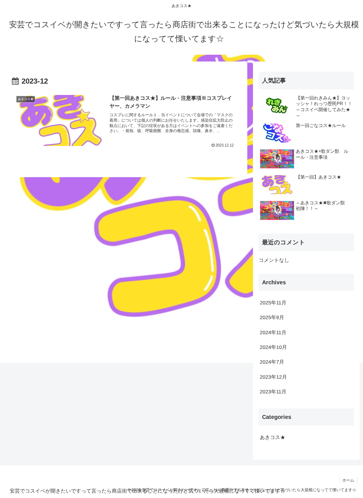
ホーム (348, 480)
